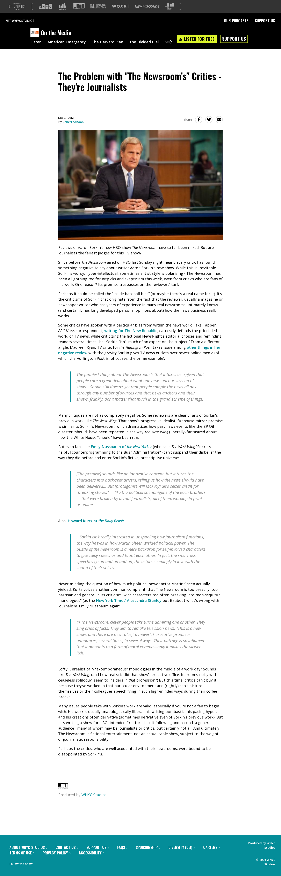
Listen (36, 42)
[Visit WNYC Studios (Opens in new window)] (79, 6)
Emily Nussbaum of (121, 446)
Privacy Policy (55, 852)
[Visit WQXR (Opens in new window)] (120, 6)
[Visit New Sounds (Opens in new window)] (147, 6)
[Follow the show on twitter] (46, 863)
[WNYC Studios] (63, 787)
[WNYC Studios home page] (25, 20)
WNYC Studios (94, 794)
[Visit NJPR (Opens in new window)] (98, 6)
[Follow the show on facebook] (38, 863)
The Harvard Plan (107, 42)
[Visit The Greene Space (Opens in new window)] (169, 6)
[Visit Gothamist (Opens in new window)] (63, 6)
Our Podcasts (236, 20)
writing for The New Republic (130, 330)
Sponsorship (147, 847)
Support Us (265, 20)
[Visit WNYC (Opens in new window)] (45, 6)
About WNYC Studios (27, 847)
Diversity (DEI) (180, 847)
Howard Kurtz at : (96, 520)
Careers (210, 847)
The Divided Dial (144, 42)
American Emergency (67, 42)
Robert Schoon (73, 122)
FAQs (121, 847)
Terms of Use (20, 852)
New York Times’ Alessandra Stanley (128, 600)
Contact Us (65, 847)
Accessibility (90, 852)
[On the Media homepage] (35, 32)
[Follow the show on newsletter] (54, 863)
